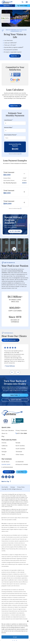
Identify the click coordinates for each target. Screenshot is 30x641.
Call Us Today (23, 5)
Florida (4, 448)
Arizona (4, 443)
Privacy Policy (21, 487)
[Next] (18, 372)
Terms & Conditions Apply (14, 153)
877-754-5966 (16, 231)
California (4, 446)
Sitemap (12, 487)
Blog (3, 436)
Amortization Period (10, 135)
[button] (28, 621)
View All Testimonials (9, 340)
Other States (20, 454)
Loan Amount (8, 120)
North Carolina (20, 446)
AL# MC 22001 (6, 464)
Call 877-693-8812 (16, 400)
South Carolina (20, 448)
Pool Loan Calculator (8, 430)
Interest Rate (8, 127)
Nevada (18, 443)
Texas (3, 454)
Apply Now (6, 5)
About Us (4, 433)
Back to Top (5, 481)
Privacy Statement (21, 430)
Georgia (4, 451)
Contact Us (8, 472)
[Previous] (12, 372)
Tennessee (19, 451)
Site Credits (5, 487)
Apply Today (14, 105)
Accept (15, 637)
